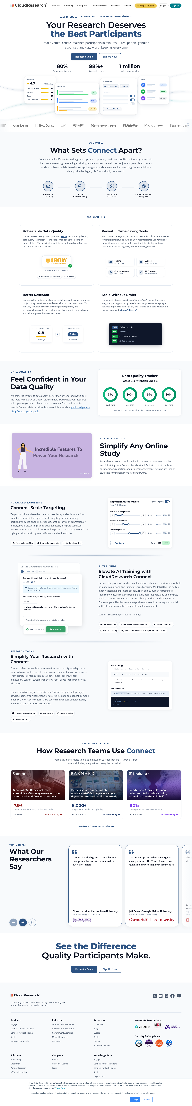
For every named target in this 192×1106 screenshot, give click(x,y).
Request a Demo (84, 56)
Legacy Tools (99, 1076)
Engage (14, 1024)
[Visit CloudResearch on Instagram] (166, 996)
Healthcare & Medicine (63, 1028)
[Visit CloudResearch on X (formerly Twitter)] (155, 996)
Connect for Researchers (22, 1028)
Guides (97, 1032)
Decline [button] (147, 1099)
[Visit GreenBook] (143, 1027)
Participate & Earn (145, 5)
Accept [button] (135, 1099)
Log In (163, 5)
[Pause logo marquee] (188, 125)
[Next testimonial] (23, 922)
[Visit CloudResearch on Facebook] (172, 996)
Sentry (64, 236)
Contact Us (99, 1024)
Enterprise (82, 5)
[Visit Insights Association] (172, 1027)
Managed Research (20, 1041)
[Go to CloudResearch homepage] (29, 5)
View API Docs (127, 310)
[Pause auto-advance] (32, 922)
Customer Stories (99, 5)
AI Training (68, 5)
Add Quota (119, 543)
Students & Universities (63, 1024)
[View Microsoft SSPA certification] (159, 1043)
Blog (96, 1028)
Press (54, 1068)
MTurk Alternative (19, 1072)
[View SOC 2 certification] (139, 1043)
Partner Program (18, 1068)
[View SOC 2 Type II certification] (149, 1043)
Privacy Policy (60, 1088)
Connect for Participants (22, 1032)
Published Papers (102, 1045)
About (55, 1059)
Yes (27, 582)
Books (96, 1037)
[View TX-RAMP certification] (169, 1043)
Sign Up (175, 5)
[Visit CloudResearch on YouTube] (179, 996)
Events (97, 1041)
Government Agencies (62, 1032)
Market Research (60, 1037)
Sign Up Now (110, 56)
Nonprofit (56, 1041)
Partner (127, 5)
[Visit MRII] (158, 1026)
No (35, 582)
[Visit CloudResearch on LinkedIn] (160, 996)
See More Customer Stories (94, 826)
